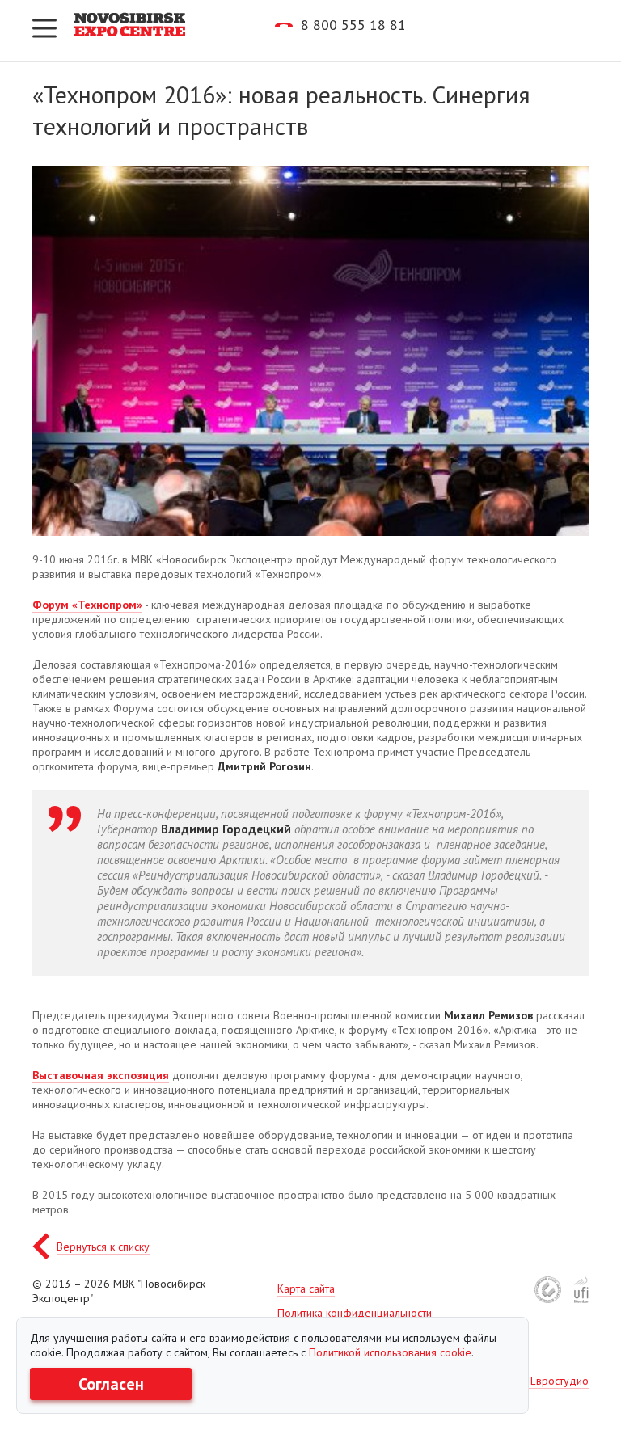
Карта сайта (306, 1288)
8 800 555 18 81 (353, 24)
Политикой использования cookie (390, 1352)
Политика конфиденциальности (354, 1313)
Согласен (111, 1383)
